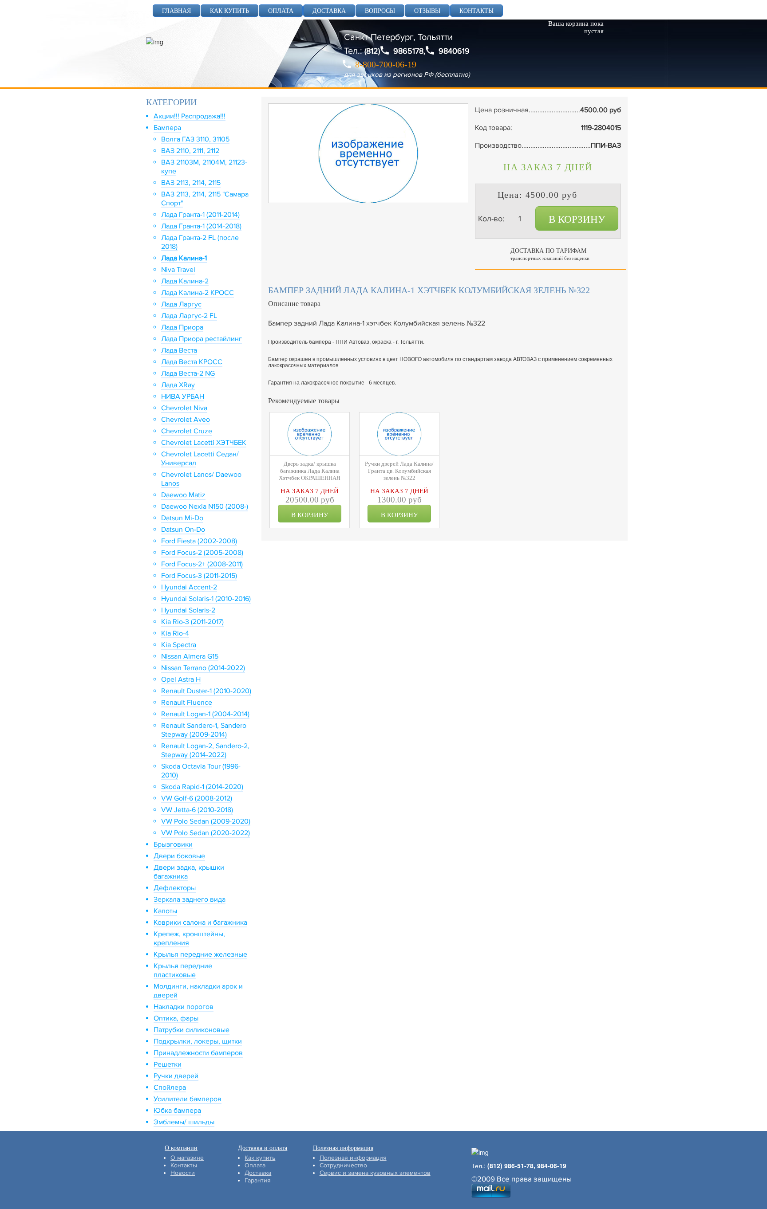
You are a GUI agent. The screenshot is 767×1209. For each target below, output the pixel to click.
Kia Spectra (178, 644)
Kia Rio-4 (175, 633)
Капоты (165, 911)
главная (176, 11)
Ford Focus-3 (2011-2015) (199, 575)
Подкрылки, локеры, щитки (198, 1041)
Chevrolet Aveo (185, 419)
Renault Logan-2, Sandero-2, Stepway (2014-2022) (205, 750)
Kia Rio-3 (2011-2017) (192, 621)
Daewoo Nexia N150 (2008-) (204, 506)
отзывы (427, 11)
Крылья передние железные (200, 954)
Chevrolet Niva (184, 408)
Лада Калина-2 (185, 281)
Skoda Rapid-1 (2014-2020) (202, 786)
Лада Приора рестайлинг (201, 338)
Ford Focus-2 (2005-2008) (202, 552)
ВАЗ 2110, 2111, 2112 (190, 150)
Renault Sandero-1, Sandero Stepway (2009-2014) (203, 730)
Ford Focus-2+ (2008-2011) (202, 564)
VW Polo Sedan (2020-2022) (205, 832)
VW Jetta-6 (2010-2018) (197, 809)
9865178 (408, 51)
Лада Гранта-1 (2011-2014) (200, 214)
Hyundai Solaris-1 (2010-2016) (206, 598)
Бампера (167, 127)
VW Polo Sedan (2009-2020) (205, 821)
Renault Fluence (186, 702)
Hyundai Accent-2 (189, 587)
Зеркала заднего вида (189, 899)
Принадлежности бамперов (198, 1052)
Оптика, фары (176, 1018)
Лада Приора (182, 327)
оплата (280, 11)
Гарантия (258, 1180)
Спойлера (170, 1087)
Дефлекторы (175, 887)
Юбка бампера (177, 1110)
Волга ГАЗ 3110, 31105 (195, 139)
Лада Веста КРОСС (191, 361)
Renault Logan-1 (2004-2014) (205, 714)
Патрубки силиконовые (191, 1029)
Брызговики (173, 844)
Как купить (260, 1158)
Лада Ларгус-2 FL (189, 315)
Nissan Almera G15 (189, 656)
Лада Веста (179, 350)
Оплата (255, 1165)
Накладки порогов (183, 1006)
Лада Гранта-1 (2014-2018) (201, 226)
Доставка (258, 1173)
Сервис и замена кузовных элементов (375, 1173)
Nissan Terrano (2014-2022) (203, 667)
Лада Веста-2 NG (188, 373)
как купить (229, 11)
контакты (476, 11)
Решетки (168, 1064)
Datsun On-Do (183, 529)
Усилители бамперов (187, 1099)
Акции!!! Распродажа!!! (189, 116)
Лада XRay (178, 385)
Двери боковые (179, 856)
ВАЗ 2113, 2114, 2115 (191, 182)
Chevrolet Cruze (186, 431)
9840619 (454, 51)
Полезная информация (353, 1158)
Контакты (183, 1165)
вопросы (380, 11)
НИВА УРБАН (182, 396)
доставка (329, 11)
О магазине (187, 1158)
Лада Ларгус (181, 304)
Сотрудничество (343, 1165)
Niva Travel (178, 269)
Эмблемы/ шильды (184, 1122)
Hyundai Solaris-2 (188, 610)
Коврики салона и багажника (200, 922)
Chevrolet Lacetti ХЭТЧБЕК (203, 442)
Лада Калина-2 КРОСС (197, 292)
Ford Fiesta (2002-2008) (199, 541)
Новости (182, 1173)
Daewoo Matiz (183, 495)
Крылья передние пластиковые (183, 970)
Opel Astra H (181, 679)
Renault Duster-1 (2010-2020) (206, 691)
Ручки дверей (176, 1076)
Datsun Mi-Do (182, 518)
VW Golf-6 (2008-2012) (196, 798)
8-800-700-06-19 (385, 64)
